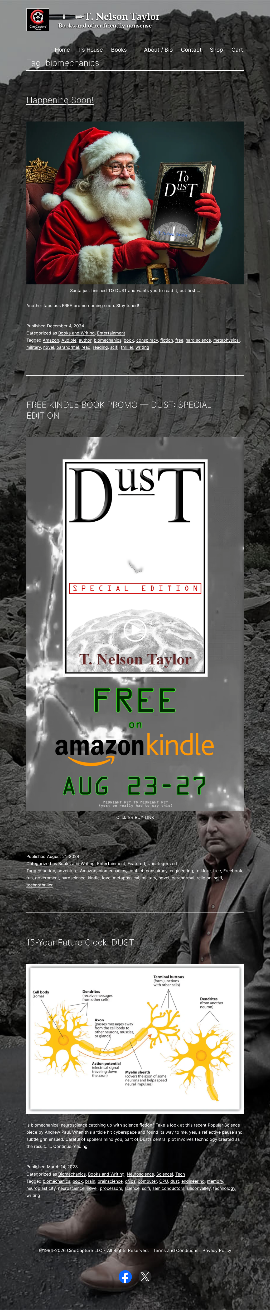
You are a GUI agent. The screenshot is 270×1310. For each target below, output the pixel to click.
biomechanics (107, 340)
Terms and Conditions (176, 1250)
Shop (216, 49)
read (85, 347)
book (129, 340)
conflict (135, 870)
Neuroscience (140, 1174)
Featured (136, 863)
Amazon (51, 340)
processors (111, 1188)
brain (90, 1181)
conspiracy (147, 340)
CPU (163, 1181)
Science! (164, 1174)
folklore (203, 870)
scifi (114, 347)
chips (130, 1181)
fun (29, 877)
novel (48, 347)
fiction (166, 340)
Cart (237, 49)
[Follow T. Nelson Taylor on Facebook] (126, 1276)
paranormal (67, 347)
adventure (67, 870)
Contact (191, 49)
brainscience (110, 1181)
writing (142, 347)
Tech (180, 1174)
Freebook (232, 870)
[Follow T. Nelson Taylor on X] (145, 1276)
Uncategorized (162, 863)
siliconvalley (199, 1188)
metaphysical (226, 340)
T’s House (90, 49)
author (85, 340)
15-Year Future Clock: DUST (80, 942)
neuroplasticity (41, 1188)
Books (119, 49)
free (179, 340)
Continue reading (70, 1146)
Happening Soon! (60, 100)
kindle (94, 877)
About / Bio (158, 49)
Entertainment (111, 333)
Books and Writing (76, 333)
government (47, 877)
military (33, 347)
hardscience (73, 877)
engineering (181, 870)
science (131, 1188)
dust (174, 1181)
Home (62, 49)
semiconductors (168, 1188)
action (49, 870)
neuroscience (71, 1188)
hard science (198, 340)
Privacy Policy (216, 1250)
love (106, 877)
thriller (127, 347)
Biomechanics (72, 1174)
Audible (68, 340)
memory (215, 1181)
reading (100, 347)
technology (224, 1188)
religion (204, 877)
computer (147, 1181)
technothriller (39, 884)
